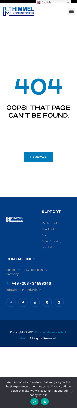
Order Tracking (51, 241)
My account (50, 223)
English (46, 2)
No (45, 401)
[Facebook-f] (11, 302)
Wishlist (47, 247)
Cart (45, 235)
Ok (34, 401)
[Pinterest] (47, 302)
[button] (71, 11)
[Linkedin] (59, 302)
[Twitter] (23, 302)
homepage (38, 157)
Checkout (48, 229)
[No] (72, 392)
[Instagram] (35, 302)
